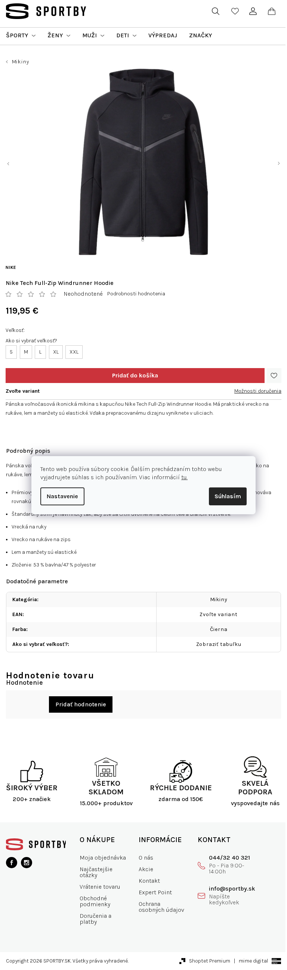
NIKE (11, 267)
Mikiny (219, 599)
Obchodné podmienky (95, 901)
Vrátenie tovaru (100, 886)
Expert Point (155, 892)
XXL (74, 352)
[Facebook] (11, 862)
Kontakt (149, 880)
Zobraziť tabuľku (218, 644)
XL (56, 352)
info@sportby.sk (232, 888)
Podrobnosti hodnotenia (136, 294)
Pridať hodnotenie (80, 704)
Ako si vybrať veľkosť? (31, 341)
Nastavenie (62, 496)
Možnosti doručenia (257, 391)
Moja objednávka (103, 857)
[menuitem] (20, 35)
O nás (146, 857)
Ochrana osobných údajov (161, 906)
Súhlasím (228, 496)
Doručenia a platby (95, 918)
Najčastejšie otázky (96, 872)
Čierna (219, 629)
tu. (184, 477)
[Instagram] (26, 862)
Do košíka (135, 375)
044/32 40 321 (229, 857)
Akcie (146, 869)
